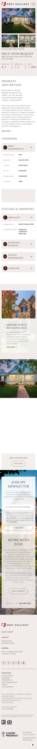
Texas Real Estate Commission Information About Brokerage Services (17, 699)
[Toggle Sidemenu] (33, 4)
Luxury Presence (29, 734)
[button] (18, 591)
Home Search (7, 676)
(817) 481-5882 (8, 709)
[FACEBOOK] (4, 663)
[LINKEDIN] (14, 663)
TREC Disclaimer (7, 702)
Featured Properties (7, 679)
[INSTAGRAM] (9, 663)
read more (11, 347)
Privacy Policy (13, 521)
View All (27, 41)
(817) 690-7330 (25, 603)
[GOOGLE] (18, 663)
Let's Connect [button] (7, 687)
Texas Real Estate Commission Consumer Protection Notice (17, 695)
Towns (4, 684)
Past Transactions (9, 682)
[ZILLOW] (23, 663)
